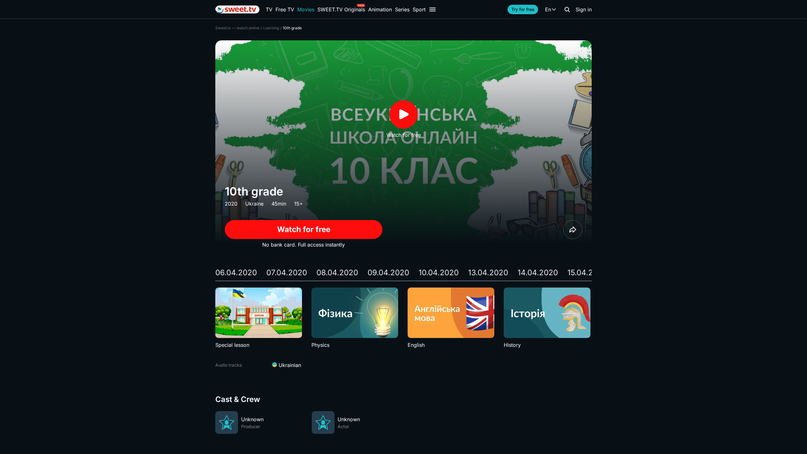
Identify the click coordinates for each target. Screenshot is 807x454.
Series (402, 9)
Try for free (522, 9)
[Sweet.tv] (237, 9)
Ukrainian (289, 365)
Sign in (584, 9)
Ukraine (254, 204)
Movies (305, 9)
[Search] (567, 9)
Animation (380, 9)
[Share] (572, 229)
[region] (403, 318)
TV (269, 9)
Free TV (285, 9)
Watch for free (303, 229)
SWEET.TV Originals (341, 9)
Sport (419, 9)
